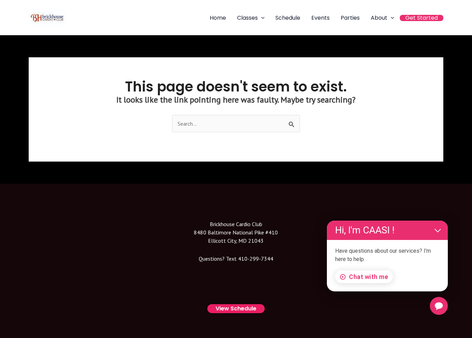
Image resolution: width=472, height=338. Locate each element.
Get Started (421, 18)
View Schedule (236, 308)
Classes (247, 18)
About (379, 18)
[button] (261, 18)
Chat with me (368, 276)
